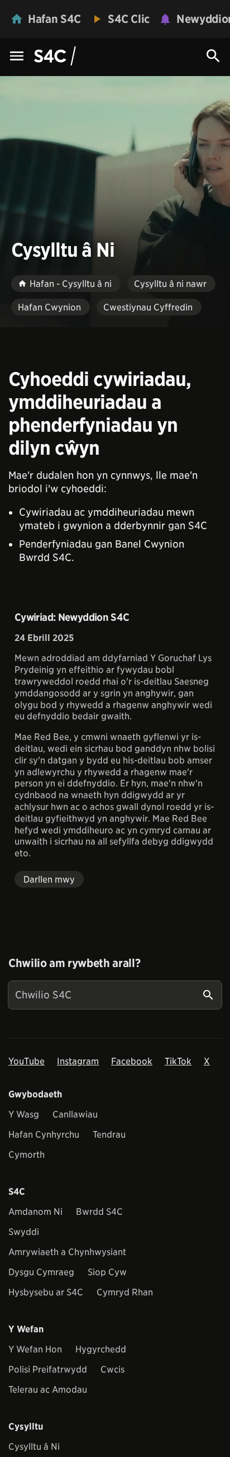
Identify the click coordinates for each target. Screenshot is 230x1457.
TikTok (178, 1061)
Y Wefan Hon (35, 1349)
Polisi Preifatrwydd (47, 1369)
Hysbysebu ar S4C (45, 1292)
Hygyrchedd (100, 1349)
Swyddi (23, 1232)
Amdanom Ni (35, 1211)
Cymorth (26, 1154)
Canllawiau (75, 1114)
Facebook (131, 1061)
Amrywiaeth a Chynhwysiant (67, 1252)
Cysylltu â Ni (34, 1446)
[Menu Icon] (17, 57)
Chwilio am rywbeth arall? (74, 963)
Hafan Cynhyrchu (43, 1134)
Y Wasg (23, 1114)
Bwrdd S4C (99, 1211)
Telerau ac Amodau (47, 1389)
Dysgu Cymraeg (41, 1272)
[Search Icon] (213, 56)
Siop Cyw (107, 1272)
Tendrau (109, 1134)
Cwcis (112, 1369)
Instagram (78, 1061)
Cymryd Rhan (125, 1292)
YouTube (26, 1061)
